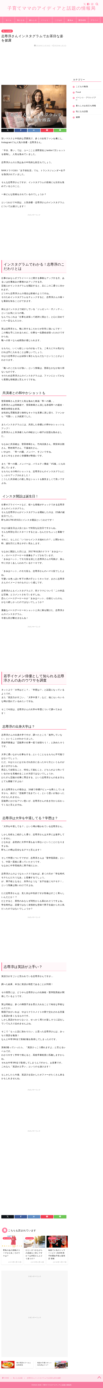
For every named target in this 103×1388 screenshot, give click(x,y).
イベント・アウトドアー (45, 21)
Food (78, 92)
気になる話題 (21, 21)
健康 (78, 117)
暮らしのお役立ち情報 (33, 21)
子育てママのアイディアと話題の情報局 (51, 8)
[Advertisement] (33, 66)
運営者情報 (82, 21)
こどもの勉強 (58, 21)
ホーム (9, 20)
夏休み (70, 20)
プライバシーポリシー (94, 21)
